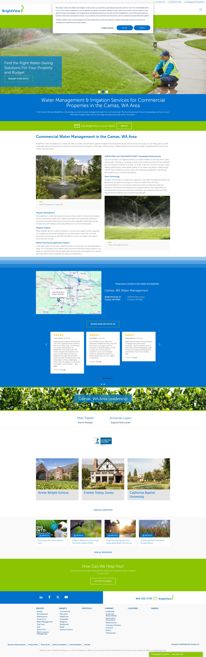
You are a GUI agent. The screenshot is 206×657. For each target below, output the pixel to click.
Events (108, 630)
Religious (63, 622)
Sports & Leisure (66, 629)
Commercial (65, 611)
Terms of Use (45, 645)
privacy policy (60, 10)
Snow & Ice (41, 619)
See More (57, 474)
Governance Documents (111, 619)
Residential (64, 624)
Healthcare (64, 616)
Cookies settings (107, 28)
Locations (133, 608)
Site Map (87, 645)
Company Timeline (113, 625)
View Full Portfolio (103, 510)
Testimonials (111, 633)
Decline (142, 28)
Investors (109, 628)
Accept (124, 28)
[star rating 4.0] (138, 335)
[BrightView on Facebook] (50, 597)
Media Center (111, 623)
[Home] (13, 9)
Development (42, 614)
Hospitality (64, 619)
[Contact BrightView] (155, 599)
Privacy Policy (33, 645)
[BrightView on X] (58, 597)
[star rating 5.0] (67, 335)
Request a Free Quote (18, 79)
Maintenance (42, 616)
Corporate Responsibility (111, 615)
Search (200, 9)
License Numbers (75, 645)
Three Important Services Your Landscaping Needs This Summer (119, 541)
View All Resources (103, 552)
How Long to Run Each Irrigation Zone (50, 541)
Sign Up (124, 126)
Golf (38, 627)
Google (99, 313)
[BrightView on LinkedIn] (41, 597)
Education (64, 614)
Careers (154, 608)
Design (39, 611)
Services (40, 608)
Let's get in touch (103, 581)
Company (109, 608)
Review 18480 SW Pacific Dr (103, 324)
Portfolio (87, 608)
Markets (63, 608)
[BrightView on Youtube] (66, 597)
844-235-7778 (144, 598)
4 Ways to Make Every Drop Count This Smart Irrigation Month (85, 541)
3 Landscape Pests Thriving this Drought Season (152, 541)
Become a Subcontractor (17, 645)
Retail (62, 627)
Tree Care (40, 624)
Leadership (110, 611)
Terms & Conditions (59, 645)
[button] (58, 300)
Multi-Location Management (43, 633)
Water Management (45, 622)
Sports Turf (41, 629)
